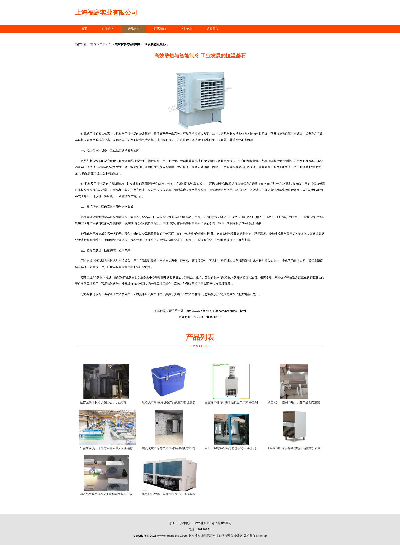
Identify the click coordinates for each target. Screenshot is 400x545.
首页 (84, 28)
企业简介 (107, 28)
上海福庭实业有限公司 (106, 12)
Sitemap (261, 535)
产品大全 (134, 28)
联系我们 (160, 28)
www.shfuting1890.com (172, 535)
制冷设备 (194, 535)
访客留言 (212, 28)
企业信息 (186, 28)
